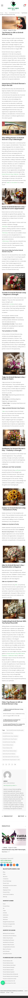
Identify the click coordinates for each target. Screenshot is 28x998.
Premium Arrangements (9, 924)
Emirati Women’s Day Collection (10, 174)
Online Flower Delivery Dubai (9, 751)
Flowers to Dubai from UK (9, 981)
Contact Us (5, 878)
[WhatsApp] (12, 764)
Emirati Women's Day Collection (10, 736)
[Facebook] (3, 764)
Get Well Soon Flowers (8, 942)
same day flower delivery (9, 754)
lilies (16, 585)
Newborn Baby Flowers (8, 944)
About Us (5, 876)
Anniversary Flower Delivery (9, 935)
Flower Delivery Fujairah (8, 972)
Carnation (5, 917)
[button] (2, 5)
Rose (4, 904)
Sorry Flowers (6, 951)
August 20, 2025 (12, 847)
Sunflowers (5, 915)
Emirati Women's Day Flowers (10, 739)
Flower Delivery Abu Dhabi (9, 965)
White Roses (5, 241)
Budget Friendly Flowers (8, 921)
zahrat (5, 30)
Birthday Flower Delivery (8, 933)
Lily (3, 908)
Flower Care (6, 883)
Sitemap (5, 896)
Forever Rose (6, 906)
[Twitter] (6, 764)
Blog (6, 13)
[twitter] (5, 865)
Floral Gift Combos (7, 926)
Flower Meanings (7, 881)
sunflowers (18, 470)
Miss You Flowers (7, 949)
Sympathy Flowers (7, 953)
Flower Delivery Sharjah (8, 967)
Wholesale (5, 887)
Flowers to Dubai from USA (9, 983)
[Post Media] (14, 837)
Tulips (3, 411)
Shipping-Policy (7, 890)
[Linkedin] (15, 764)
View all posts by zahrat (9, 785)
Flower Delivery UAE (7, 960)
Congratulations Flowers (9, 947)
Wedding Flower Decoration (10, 885)
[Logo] (13, 5)
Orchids (12, 304)
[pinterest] (14, 865)
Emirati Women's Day (14, 13)
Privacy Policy (6, 892)
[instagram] (8, 865)
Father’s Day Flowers (8, 938)
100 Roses (5, 919)
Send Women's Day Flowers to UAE (11, 759)
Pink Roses (5, 233)
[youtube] (11, 865)
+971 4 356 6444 (5, 860)
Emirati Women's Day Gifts (9, 742)
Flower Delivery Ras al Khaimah (10, 974)
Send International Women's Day (11, 756)
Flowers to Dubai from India (9, 978)
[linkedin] (17, 865)
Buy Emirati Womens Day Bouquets (15, 730)
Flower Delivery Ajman (8, 969)
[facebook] (1, 865)
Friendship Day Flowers (8, 940)
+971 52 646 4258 (6, 862)
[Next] (25, 826)
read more (4, 852)
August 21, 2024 (12, 30)
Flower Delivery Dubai (8, 745)
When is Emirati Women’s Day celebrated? (13, 709)
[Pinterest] (9, 764)
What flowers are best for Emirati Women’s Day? (11, 720)
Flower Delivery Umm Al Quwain (10, 976)
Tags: (3, 730)
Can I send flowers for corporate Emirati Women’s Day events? (14, 724)
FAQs (4, 874)
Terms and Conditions (8, 894)
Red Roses (5, 226)
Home (1, 13)
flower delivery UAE (7, 748)
